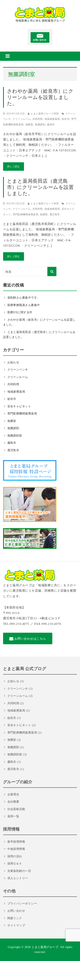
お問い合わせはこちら (30, 638)
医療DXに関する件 (19, 312)
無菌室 (29, 124)
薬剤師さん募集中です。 (23, 297)
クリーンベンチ (17, 369)
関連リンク (14, 918)
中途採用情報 (16, 848)
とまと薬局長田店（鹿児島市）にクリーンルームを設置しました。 (40, 187)
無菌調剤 (40, 124)
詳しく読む (13, 166)
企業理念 (13, 794)
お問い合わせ (16, 910)
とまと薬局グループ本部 (45, 113)
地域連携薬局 (52, 119)
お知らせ (13, 362)
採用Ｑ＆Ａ (14, 863)
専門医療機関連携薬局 (25, 214)
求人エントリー (17, 878)
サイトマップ (16, 925)
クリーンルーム (22, 119)
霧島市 (51, 124)
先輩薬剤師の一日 (19, 871)
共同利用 (37, 119)
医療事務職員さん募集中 (23, 305)
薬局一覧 (13, 816)
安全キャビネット (19, 406)
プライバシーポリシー (22, 903)
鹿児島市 (55, 214)
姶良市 (66, 119)
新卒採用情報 (16, 841)
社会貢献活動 (16, 809)
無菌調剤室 (14, 435)
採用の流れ (14, 856)
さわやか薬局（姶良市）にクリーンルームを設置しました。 (40, 97)
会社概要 (13, 801)
